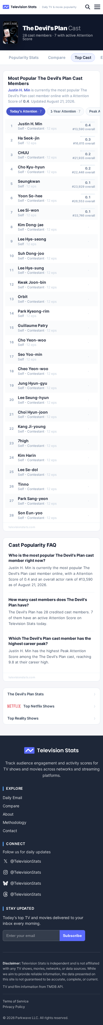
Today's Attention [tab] (26, 111)
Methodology (14, 822)
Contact (10, 830)
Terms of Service (16, 1001)
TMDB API (55, 987)
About (8, 814)
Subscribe (72, 935)
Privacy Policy (14, 1006)
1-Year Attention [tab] (65, 111)
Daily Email (12, 797)
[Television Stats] (20, 7)
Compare (11, 805)
